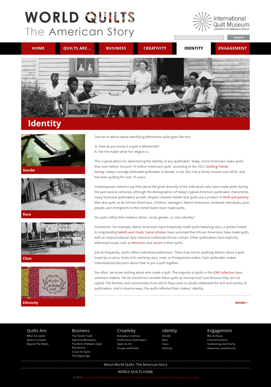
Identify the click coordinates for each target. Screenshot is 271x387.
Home (38, 48)
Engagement (232, 48)
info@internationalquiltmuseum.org (177, 377)
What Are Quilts (36, 336)
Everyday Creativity (128, 336)
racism (157, 243)
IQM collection (223, 272)
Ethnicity (30, 302)
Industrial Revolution (84, 340)
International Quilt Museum (98, 377)
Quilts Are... (77, 48)
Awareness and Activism (221, 348)
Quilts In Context (36, 340)
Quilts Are (36, 330)
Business (116, 48)
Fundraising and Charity (221, 344)
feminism (138, 243)
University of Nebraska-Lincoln (135, 377)
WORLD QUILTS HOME (135, 371)
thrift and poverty (236, 197)
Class (27, 258)
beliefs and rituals (131, 232)
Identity (193, 48)
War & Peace (215, 336)
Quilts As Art (124, 344)
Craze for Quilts (81, 352)
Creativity (155, 48)
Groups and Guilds (128, 348)
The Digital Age (81, 356)
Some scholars (156, 232)
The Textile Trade (82, 336)
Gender (29, 170)
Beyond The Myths (38, 344)
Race (27, 214)
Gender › (241, 303)
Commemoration (217, 340)
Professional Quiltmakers (132, 340)
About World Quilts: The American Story (135, 364)
